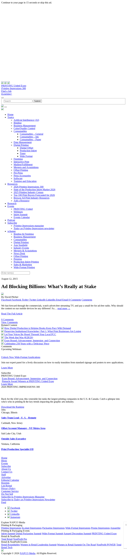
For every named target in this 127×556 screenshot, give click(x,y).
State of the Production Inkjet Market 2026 (34, 189)
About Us (6, 469)
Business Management (25, 125)
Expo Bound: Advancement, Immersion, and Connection (32, 340)
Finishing (18, 159)
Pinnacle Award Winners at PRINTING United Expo (28, 381)
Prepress (18, 259)
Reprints (5, 483)
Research (11, 203)
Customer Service (10, 491)
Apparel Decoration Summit (77, 533)
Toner (23, 153)
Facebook (15, 508)
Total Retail (7, 539)
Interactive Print (21, 161)
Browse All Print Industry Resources (31, 198)
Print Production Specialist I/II (17, 449)
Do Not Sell (7, 494)
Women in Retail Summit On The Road (76, 544)
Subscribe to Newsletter (28, 499)
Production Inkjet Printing (26, 261)
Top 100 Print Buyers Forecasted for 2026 (34, 195)
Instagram (15, 517)
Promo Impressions (100, 528)
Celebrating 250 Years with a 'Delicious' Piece (26, 343)
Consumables (20, 131)
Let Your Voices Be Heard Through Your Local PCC (30, 334)
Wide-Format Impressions (77, 528)
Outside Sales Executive (13, 438)
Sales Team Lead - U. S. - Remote (18, 417)
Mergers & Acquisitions (25, 250)
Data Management (23, 142)
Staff (3, 474)
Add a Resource (21, 200)
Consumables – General (31, 134)
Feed (3, 502)
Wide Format (26, 156)
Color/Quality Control (24, 128)
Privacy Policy (8, 488)
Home (10, 114)
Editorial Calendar (10, 480)
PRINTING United (23, 209)
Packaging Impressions (53, 528)
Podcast (11, 220)
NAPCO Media (27, 553)
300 (13, 88)
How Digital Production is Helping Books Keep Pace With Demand (37, 328)
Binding (18, 123)
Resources (12, 184)
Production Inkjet (28, 150)
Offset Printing (21, 170)
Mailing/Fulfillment (23, 164)
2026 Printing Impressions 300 (29, 186)
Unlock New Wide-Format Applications (20, 357)
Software (18, 178)
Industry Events (21, 248)
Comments (87, 299)
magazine (29, 225)
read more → (63, 308)
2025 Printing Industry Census (28, 192)
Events (10, 206)
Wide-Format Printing (24, 267)
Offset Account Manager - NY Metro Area (23, 428)
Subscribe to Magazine (22, 496)
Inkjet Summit (20, 214)
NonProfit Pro (20, 539)
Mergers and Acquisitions (26, 167)
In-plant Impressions (32, 528)
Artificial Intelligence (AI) (26, 120)
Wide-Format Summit (52, 533)
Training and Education (25, 181)
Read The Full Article (11, 313)
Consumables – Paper (30, 139)
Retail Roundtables (10, 544)
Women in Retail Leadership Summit (38, 544)
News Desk (19, 253)
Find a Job (6, 91)
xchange (11, 231)
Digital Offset (26, 148)
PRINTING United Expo (13, 85)
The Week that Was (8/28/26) (18, 337)
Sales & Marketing (23, 264)
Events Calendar (22, 217)
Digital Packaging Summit (28, 533)
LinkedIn (15, 514)
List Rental (6, 485)
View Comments (9, 322)
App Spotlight (20, 245)
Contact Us (6, 471)
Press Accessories (22, 175)
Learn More (7, 367)
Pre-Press (18, 173)
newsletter (34, 228)
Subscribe (12, 223)
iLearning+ (6, 94)
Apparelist (115, 528)
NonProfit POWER (106, 544)
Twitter (14, 511)
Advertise (6, 477)
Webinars (18, 211)
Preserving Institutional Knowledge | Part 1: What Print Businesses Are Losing (42, 331)
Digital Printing (21, 145)
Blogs (4, 460)
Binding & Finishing (24, 234)
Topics (10, 117)
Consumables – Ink (29, 136)
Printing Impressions (11, 528)
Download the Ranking (12, 407)
